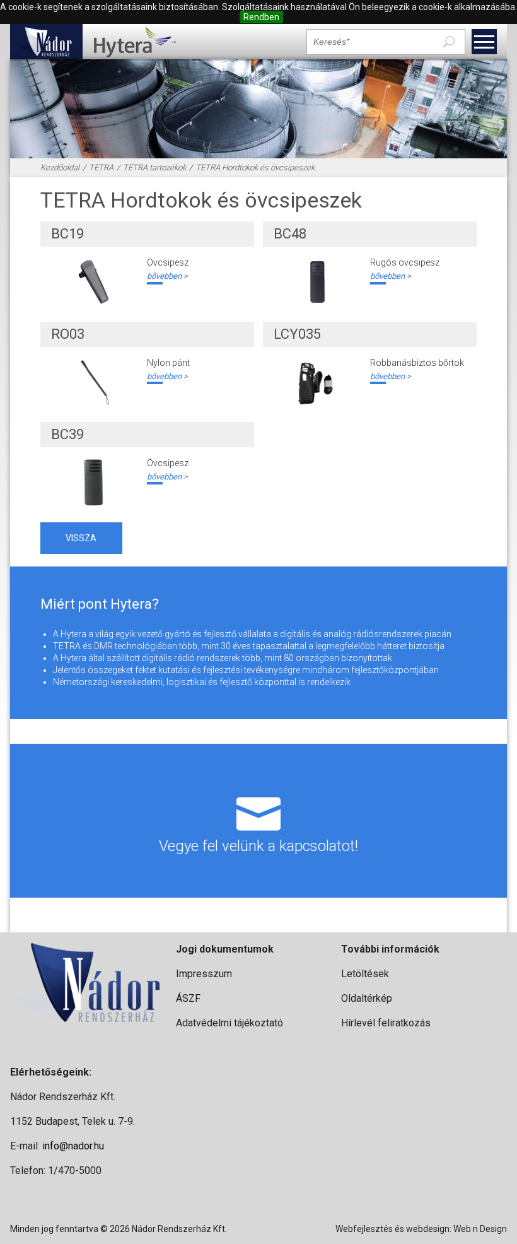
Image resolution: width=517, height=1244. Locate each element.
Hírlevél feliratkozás (386, 1023)
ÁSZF (188, 998)
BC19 (67, 234)
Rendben (261, 17)
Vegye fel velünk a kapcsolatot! (258, 846)
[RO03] (94, 382)
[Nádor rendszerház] (46, 41)
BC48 (290, 234)
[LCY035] (316, 382)
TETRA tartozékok (154, 167)
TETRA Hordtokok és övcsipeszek (255, 167)
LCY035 (297, 334)
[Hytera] (135, 41)
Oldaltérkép (366, 998)
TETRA (101, 167)
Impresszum (204, 974)
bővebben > (167, 276)
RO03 (67, 334)
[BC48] (316, 282)
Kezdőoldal (59, 167)
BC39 (67, 434)
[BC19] (94, 282)
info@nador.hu (73, 1146)
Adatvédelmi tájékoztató (229, 1023)
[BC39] (94, 482)
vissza (81, 538)
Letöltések (365, 974)
